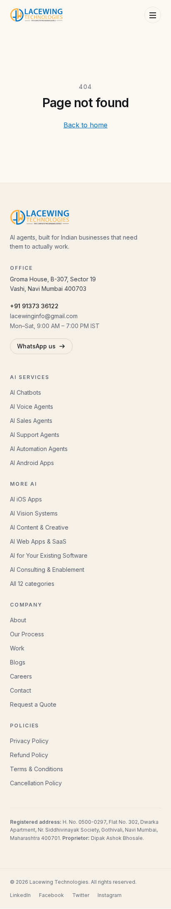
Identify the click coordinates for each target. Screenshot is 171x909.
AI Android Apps (32, 462)
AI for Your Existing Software (49, 555)
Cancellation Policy (36, 783)
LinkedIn (20, 895)
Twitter (80, 895)
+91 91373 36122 (34, 305)
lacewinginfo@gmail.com (44, 315)
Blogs (17, 662)
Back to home (85, 125)
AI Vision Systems (34, 513)
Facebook (51, 895)
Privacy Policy (29, 740)
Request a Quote (33, 704)
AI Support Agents (34, 434)
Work (17, 648)
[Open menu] (152, 15)
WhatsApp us (36, 346)
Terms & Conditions (36, 768)
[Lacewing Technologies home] (36, 15)
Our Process (27, 634)
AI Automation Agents (39, 448)
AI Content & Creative (39, 527)
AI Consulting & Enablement (47, 569)
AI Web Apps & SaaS (38, 541)
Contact (20, 690)
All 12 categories (32, 583)
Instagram (110, 895)
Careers (21, 676)
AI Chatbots (25, 392)
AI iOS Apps (26, 499)
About (18, 620)
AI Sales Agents (31, 420)
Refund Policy (29, 754)
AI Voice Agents (31, 406)
